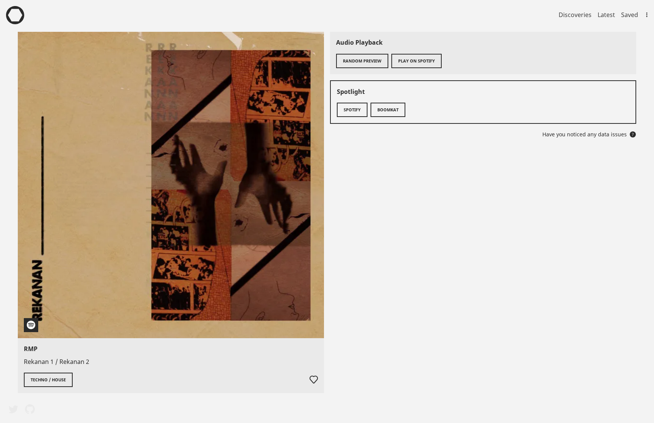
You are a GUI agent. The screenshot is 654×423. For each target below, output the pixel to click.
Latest (606, 15)
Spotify (352, 109)
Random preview (362, 61)
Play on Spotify (416, 61)
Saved (629, 15)
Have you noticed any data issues (588, 134)
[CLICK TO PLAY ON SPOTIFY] (171, 185)
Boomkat (388, 109)
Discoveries (575, 15)
